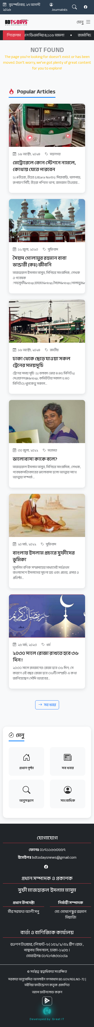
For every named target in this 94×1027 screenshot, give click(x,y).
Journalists (59, 9)
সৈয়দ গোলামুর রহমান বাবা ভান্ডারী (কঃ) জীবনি (40, 261)
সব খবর (50, 704)
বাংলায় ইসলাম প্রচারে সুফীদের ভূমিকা (44, 556)
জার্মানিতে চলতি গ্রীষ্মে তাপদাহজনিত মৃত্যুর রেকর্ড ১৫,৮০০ (47, 35)
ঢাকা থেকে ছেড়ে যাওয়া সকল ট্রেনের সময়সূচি (41, 362)
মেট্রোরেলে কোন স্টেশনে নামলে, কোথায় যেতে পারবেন (44, 166)
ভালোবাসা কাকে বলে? (35, 459)
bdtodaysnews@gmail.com (54, 857)
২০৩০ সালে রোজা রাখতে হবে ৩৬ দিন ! (46, 656)
